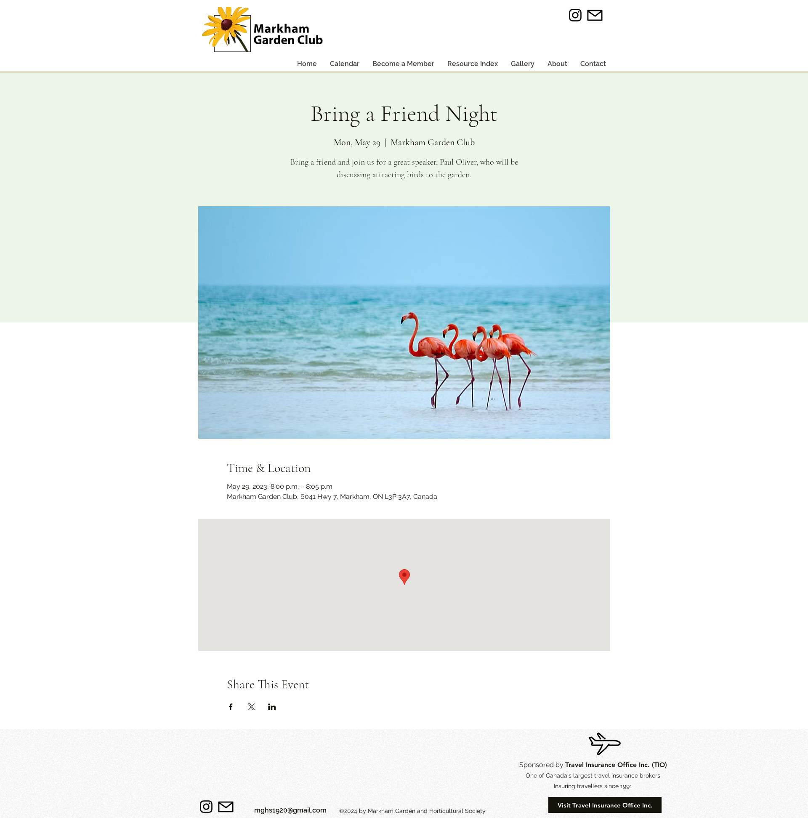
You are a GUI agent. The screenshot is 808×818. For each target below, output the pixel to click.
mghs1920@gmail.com (290, 810)
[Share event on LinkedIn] (272, 706)
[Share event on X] (251, 706)
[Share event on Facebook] (231, 706)
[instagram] (575, 15)
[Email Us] (595, 15)
